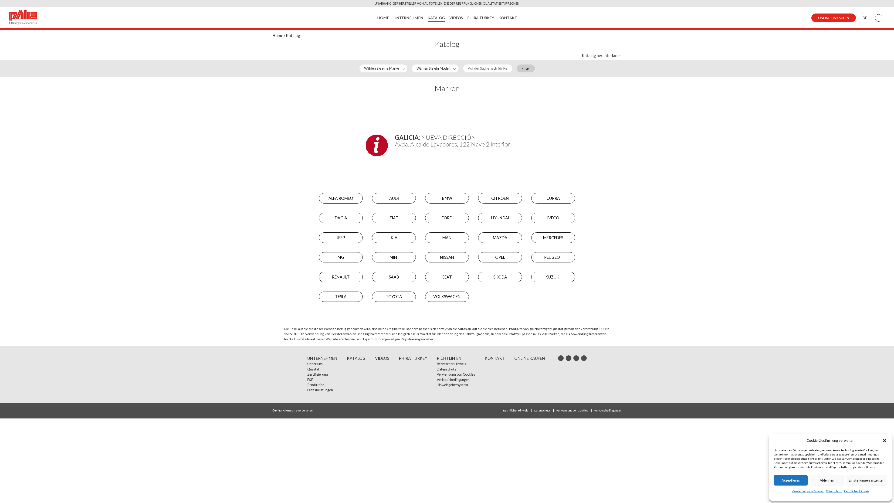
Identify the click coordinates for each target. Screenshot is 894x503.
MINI (393, 257)
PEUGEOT (553, 257)
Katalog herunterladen (602, 55)
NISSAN (447, 257)
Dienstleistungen (320, 390)
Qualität (313, 369)
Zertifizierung (317, 374)
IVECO (553, 217)
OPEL (500, 257)
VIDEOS (456, 17)
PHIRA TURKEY (480, 17)
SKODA (500, 277)
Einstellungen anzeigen (866, 480)
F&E (310, 380)
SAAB (394, 277)
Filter (526, 68)
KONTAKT (507, 17)
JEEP (341, 237)
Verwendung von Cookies (808, 491)
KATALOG (436, 17)
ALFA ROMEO (340, 198)
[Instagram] (561, 358)
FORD (447, 217)
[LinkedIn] (568, 358)
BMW (447, 198)
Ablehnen (827, 480)
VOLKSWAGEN (447, 296)
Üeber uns (315, 364)
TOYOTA (394, 296)
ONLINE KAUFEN (529, 358)
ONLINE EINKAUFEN (833, 18)
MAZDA (500, 237)
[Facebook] (576, 358)
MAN (447, 237)
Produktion (316, 385)
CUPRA (553, 198)
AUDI (394, 198)
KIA (394, 237)
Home (277, 35)
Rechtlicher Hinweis (856, 491)
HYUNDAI (500, 217)
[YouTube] (584, 358)
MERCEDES (553, 237)
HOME (383, 17)
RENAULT (341, 277)
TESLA (341, 296)
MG (341, 257)
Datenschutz (834, 491)
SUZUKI (553, 277)
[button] (884, 440)
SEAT (447, 277)
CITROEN (500, 198)
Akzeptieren (791, 480)
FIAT (394, 217)
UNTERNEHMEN (408, 17)
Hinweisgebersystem (452, 385)
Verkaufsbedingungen (453, 380)
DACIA (341, 217)
